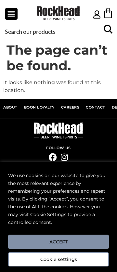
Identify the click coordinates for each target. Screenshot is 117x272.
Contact (95, 107)
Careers (70, 107)
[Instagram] (64, 157)
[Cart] (108, 13)
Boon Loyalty (39, 107)
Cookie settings (58, 259)
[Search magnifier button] (108, 31)
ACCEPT (58, 242)
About (10, 107)
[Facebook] (53, 157)
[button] (11, 14)
